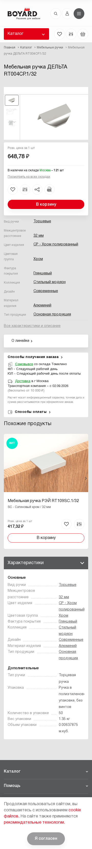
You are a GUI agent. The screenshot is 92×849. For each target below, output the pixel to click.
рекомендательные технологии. (34, 822)
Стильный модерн (49, 282)
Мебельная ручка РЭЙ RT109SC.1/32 (43, 501)
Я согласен (46, 839)
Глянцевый (42, 273)
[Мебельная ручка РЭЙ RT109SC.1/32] (46, 491)
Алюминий (42, 305)
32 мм (38, 235)
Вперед (86, 478)
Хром (38, 259)
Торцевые (42, 221)
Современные (45, 291)
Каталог (15, 34)
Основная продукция (52, 314)
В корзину (46, 204)
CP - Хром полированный (55, 244)
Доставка (22, 381)
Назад (6, 478)
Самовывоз (24, 364)
